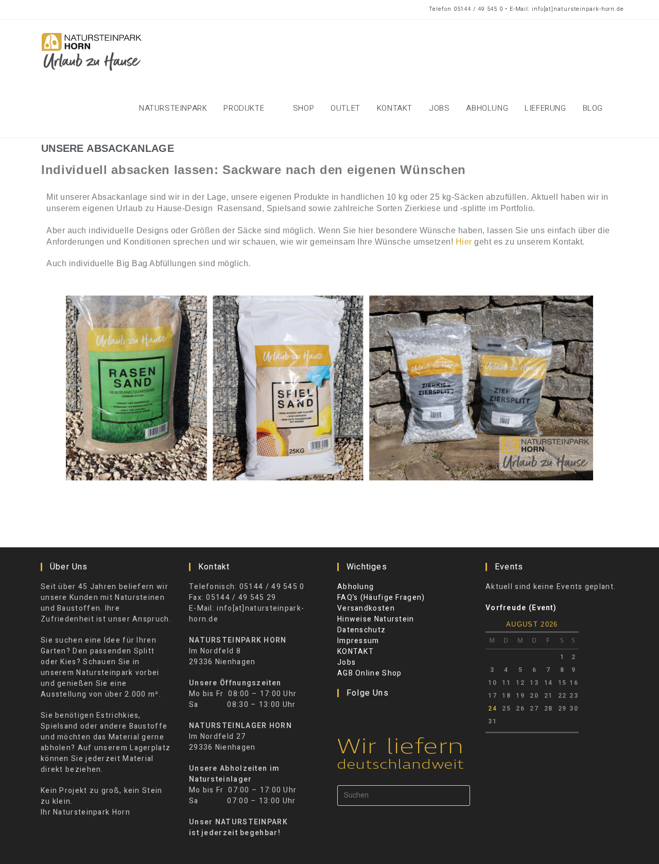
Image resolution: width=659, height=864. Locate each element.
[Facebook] (344, 714)
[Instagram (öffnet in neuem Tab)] (78, 9)
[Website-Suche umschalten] (622, 108)
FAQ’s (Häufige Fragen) (381, 597)
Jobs (346, 662)
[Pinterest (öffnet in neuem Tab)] (59, 9)
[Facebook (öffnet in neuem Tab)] (41, 9)
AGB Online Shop (369, 673)
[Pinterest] (371, 714)
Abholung (355, 586)
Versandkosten (366, 608)
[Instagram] (357, 714)
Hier (464, 241)
